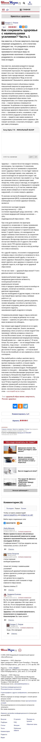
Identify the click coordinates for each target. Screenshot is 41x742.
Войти (30, 4)
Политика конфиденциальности (11, 687)
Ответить (11, 549)
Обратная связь (32, 724)
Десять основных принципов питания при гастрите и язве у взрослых (26, 460)
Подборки (4, 722)
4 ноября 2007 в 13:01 (13, 627)
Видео (3, 737)
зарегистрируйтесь (11, 515)
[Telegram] (26, 27)
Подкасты (4, 734)
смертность (30, 396)
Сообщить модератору (24, 531)
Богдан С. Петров (16, 624)
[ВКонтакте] (20, 27)
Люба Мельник (9, 528)
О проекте (17, 719)
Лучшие (23, 508)
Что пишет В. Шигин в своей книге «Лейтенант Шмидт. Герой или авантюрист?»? (26, 482)
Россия (5, 399)
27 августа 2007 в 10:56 (10, 557)
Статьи (3, 725)
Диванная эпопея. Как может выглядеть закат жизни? (27, 449)
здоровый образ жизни (15, 396)
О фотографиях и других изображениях (14, 692)
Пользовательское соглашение (11, 689)
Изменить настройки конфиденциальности (15, 713)
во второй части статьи (15, 391)
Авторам (16, 725)
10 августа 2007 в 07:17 (10, 531)
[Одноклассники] (23, 27)
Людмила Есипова (14, 594)
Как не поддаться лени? (27, 471)
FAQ (15, 722)
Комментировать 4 (20, 414)
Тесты (3, 728)
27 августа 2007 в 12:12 (10, 597)
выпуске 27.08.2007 (24, 433)
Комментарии (5, 731)
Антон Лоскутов (13, 554)
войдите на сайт (27, 515)
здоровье (12, 399)
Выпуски (3, 719)
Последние (10, 508)
